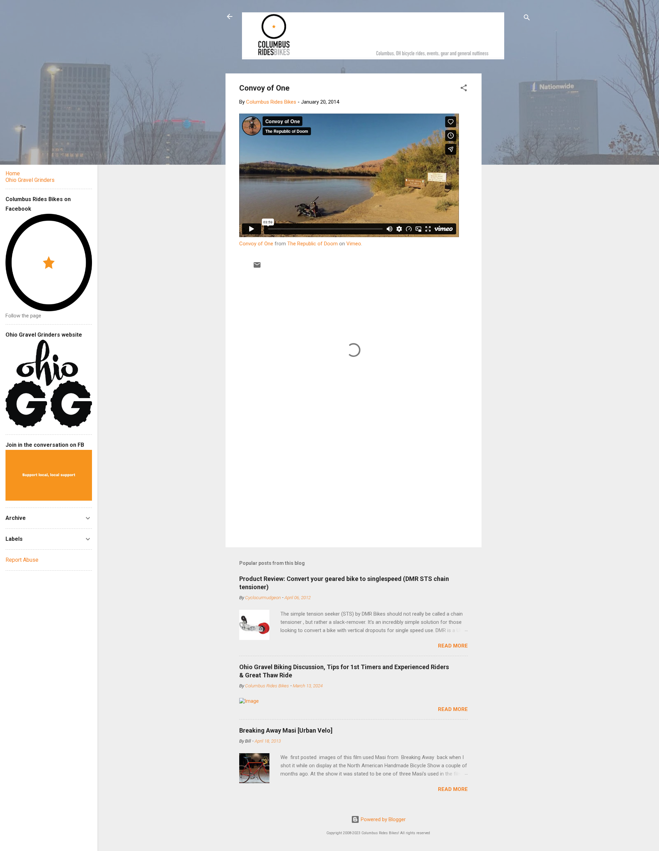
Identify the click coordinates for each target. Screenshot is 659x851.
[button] (464, 89)
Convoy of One (256, 244)
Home (12, 173)
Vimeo (353, 244)
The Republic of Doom (312, 244)
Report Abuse (21, 560)
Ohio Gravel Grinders (30, 180)
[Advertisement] (507, 176)
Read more (453, 646)
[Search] (527, 18)
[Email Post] (257, 267)
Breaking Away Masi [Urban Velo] (286, 730)
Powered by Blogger (382, 819)
